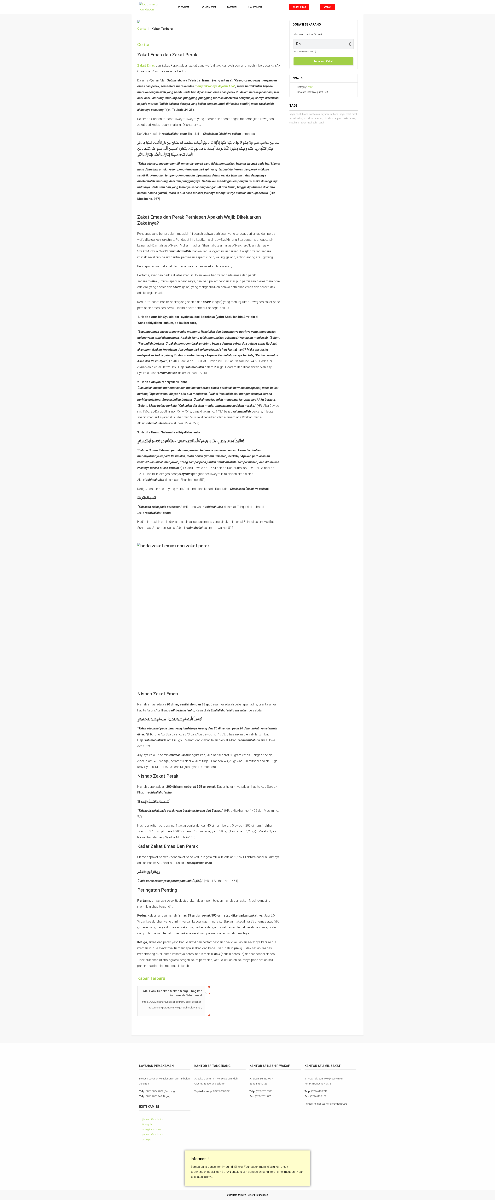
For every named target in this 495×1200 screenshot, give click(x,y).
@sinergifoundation (152, 1119)
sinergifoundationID (152, 1129)
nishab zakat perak (333, 118)
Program (183, 7)
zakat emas (349, 118)
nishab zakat (295, 118)
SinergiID (146, 1124)
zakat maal (306, 122)
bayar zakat (295, 114)
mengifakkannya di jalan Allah (215, 86)
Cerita (141, 29)
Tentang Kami (208, 7)
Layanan (231, 7)
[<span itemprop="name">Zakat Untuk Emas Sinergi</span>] (209, 21)
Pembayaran (255, 7)
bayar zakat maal (348, 114)
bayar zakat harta (329, 114)
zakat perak (318, 122)
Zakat (310, 87)
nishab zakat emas (313, 118)
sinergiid (146, 1139)
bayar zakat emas (311, 114)
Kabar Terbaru (162, 29)
